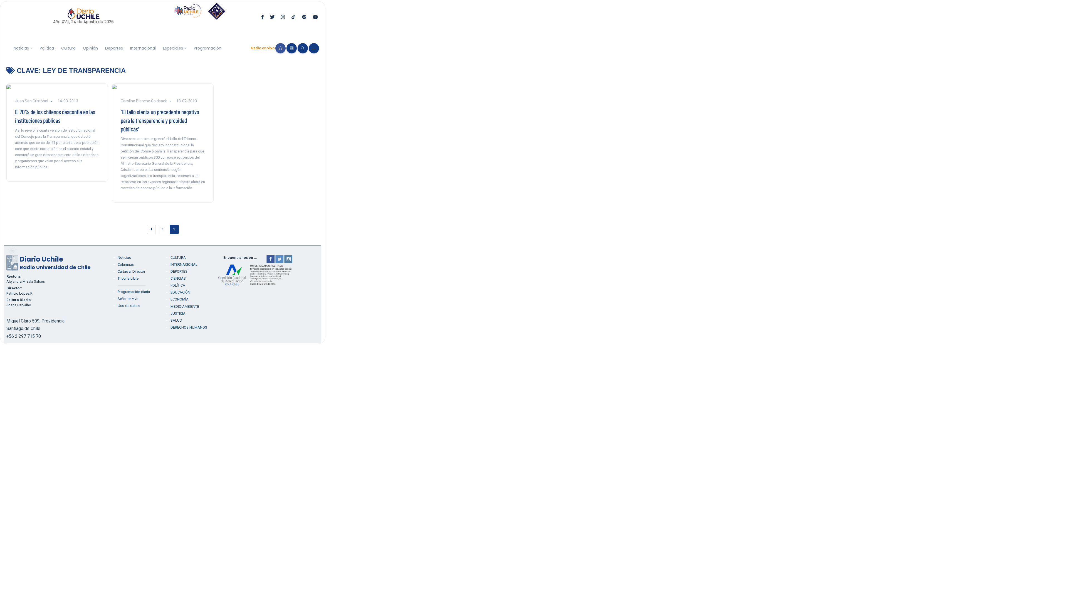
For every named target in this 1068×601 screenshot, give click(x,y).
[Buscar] (303, 48)
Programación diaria (134, 292)
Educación (180, 292)
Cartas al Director (131, 271)
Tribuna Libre (128, 278)
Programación (207, 48)
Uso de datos (129, 306)
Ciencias (178, 278)
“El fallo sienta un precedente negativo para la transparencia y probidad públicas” (160, 120)
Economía (179, 299)
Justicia (178, 313)
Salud (176, 320)
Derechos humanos (188, 327)
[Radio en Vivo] (280, 48)
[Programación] (291, 48)
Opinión (90, 48)
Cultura (68, 48)
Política (47, 48)
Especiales (173, 48)
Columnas (126, 264)
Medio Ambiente (184, 306)
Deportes (114, 48)
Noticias (21, 48)
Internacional (143, 48)
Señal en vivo (128, 299)
